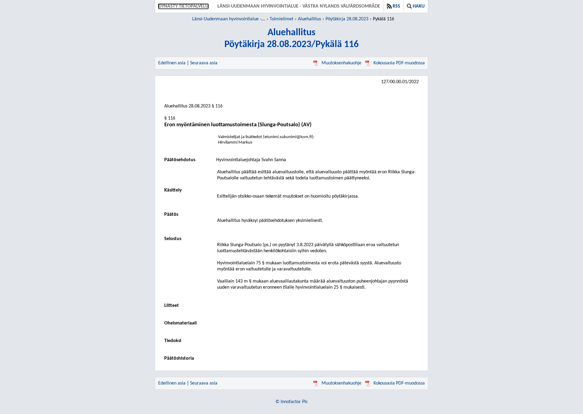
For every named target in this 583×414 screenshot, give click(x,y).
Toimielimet (281, 19)
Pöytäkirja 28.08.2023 (347, 19)
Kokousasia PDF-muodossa (399, 63)
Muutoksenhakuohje (341, 63)
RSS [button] (396, 6)
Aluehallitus (309, 19)
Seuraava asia (203, 63)
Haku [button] (418, 6)
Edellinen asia (172, 63)
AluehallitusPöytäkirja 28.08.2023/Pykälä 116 (291, 38)
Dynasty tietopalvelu (183, 6)
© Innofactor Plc (291, 401)
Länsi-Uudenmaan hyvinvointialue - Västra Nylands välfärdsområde (298, 6)
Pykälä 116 (383, 19)
